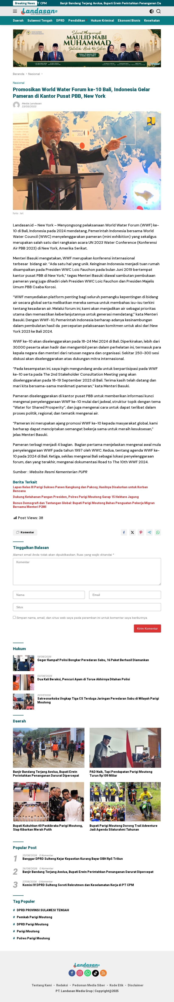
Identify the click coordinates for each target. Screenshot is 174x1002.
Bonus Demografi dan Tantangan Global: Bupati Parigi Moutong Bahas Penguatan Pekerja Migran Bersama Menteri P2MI (84, 505)
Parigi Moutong (28, 931)
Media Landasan (32, 103)
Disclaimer (135, 985)
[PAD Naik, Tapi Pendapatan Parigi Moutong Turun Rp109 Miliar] (125, 748)
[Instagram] (79, 973)
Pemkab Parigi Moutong (34, 917)
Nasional (18, 83)
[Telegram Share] (149, 532)
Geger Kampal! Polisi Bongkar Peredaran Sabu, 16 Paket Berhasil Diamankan (93, 660)
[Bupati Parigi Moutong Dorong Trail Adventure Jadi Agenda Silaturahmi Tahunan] (125, 802)
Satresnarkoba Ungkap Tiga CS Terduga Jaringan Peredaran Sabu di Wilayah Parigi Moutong (98, 700)
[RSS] (103, 973)
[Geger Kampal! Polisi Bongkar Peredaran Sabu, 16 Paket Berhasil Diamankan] (23, 663)
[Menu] (16, 11)
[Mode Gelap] (151, 11)
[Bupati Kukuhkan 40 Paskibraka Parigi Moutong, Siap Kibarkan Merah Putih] (48, 802)
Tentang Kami (42, 985)
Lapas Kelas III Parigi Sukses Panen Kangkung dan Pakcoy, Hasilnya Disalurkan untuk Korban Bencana (80, 489)
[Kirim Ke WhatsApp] (158, 532)
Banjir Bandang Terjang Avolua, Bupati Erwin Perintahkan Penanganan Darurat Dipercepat (98, 3)
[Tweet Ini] (132, 532)
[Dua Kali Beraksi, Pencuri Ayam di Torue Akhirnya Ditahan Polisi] (23, 682)
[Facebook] (72, 973)
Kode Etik (116, 985)
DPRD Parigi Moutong (32, 924)
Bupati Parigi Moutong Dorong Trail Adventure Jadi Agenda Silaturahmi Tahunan (123, 827)
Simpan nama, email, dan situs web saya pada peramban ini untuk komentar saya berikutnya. (82, 618)
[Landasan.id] (41, 11)
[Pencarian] (158, 11)
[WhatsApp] (87, 973)
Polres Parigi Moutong (33, 938)
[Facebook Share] (124, 532)
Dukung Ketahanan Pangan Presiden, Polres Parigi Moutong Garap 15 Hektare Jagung (76, 497)
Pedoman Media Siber (88, 985)
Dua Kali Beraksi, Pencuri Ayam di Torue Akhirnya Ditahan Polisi (83, 679)
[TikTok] (95, 973)
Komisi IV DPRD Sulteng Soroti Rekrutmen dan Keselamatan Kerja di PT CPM (78, 885)
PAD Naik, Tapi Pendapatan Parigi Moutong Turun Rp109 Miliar (121, 773)
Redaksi (62, 985)
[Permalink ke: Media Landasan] (16, 105)
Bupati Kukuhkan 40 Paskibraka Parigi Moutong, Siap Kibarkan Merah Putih (48, 827)
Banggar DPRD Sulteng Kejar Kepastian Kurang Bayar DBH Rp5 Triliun (72, 858)
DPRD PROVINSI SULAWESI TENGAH (43, 910)
